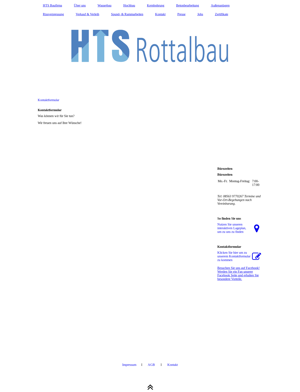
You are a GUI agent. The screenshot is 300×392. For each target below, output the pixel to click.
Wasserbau (104, 5)
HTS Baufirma (52, 5)
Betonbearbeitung (187, 5)
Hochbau (129, 5)
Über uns (80, 5)
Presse (181, 14)
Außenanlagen (220, 5)
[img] (150, 46)
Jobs (200, 14)
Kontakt (160, 14)
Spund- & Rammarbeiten (127, 14)
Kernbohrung (155, 5)
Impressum (129, 364)
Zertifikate (221, 14)
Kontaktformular (48, 100)
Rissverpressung (53, 14)
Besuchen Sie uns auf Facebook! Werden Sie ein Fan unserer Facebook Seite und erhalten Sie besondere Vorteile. (238, 273)
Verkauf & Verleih (87, 14)
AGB (151, 364)
